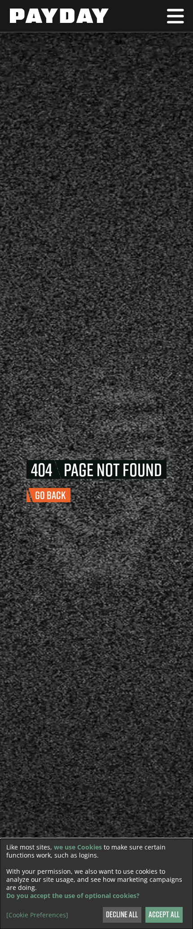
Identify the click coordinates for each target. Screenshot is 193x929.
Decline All (122, 914)
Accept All (164, 914)
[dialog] (96, 884)
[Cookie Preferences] (37, 915)
